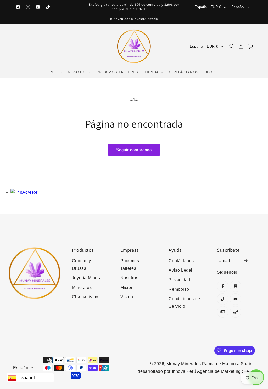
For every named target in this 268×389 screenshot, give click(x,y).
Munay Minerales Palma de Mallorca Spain (210, 364)
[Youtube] (235, 299)
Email (224, 260)
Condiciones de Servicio (184, 302)
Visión (126, 297)
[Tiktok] (222, 299)
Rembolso (179, 289)
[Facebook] (222, 286)
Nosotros (129, 278)
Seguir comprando (134, 149)
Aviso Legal (180, 270)
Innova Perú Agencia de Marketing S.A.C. (213, 371)
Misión (127, 287)
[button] (153, 72)
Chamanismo (85, 297)
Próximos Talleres (129, 265)
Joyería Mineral (87, 278)
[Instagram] (235, 286)
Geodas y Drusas (81, 265)
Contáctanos (181, 261)
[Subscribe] (246, 260)
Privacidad (179, 280)
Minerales (82, 287)
